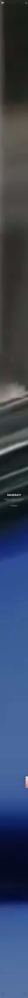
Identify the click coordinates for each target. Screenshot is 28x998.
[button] (25, 3)
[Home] (3, 3)
